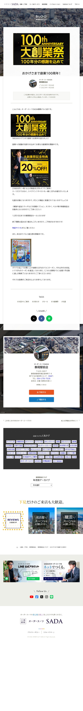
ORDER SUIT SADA (38, 637)
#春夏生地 (20, 441)
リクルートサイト (47, 632)
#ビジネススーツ (43, 453)
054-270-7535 (44, 378)
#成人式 (68, 457)
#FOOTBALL (70, 449)
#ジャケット (29, 441)
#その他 (73, 445)
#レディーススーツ (44, 445)
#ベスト (41, 457)
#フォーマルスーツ (57, 449)
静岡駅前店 (41, 366)
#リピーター (11, 453)
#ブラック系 (39, 441)
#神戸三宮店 (18, 445)
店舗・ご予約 (23, 4)
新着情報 (44, 4)
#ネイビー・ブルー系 (22, 449)
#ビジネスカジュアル (30, 445)
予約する (42, 392)
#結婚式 (63, 453)
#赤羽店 (55, 445)
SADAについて (67, 4)
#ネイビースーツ (21, 453)
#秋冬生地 (11, 449)
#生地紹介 (9, 445)
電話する (42, 399)
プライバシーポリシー (34, 632)
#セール (45, 301)
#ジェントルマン (36, 449)
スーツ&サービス (34, 4)
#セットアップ (66, 441)
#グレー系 (10, 457)
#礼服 (63, 301)
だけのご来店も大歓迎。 (41, 501)
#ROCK (38, 461)
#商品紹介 (47, 461)
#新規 (74, 441)
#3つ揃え (49, 457)
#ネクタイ (18, 457)
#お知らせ (35, 301)
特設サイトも (17, 228)
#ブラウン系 (11, 441)
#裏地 (58, 441)
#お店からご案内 (23, 301)
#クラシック (54, 453)
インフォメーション (55, 4)
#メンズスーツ (49, 441)
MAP (51, 376)
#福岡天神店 (32, 453)
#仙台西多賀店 (59, 457)
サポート (77, 4)
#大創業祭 (54, 301)
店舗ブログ (36, 436)
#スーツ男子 (72, 453)
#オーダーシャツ (27, 461)
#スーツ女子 (47, 449)
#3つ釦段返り (58, 461)
